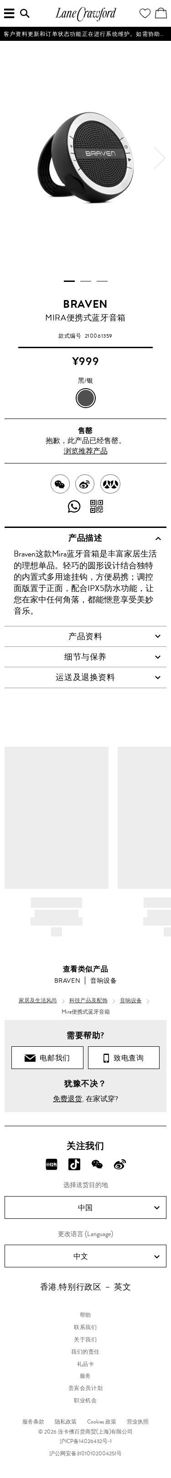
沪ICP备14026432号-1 (86, 1441)
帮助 (85, 1315)
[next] (159, 158)
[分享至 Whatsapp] (74, 507)
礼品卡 (85, 1364)
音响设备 (103, 980)
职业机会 (85, 1400)
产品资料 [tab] (85, 636)
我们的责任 (85, 1352)
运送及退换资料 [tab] (85, 677)
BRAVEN (85, 304)
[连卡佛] (85, 20)
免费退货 (67, 1099)
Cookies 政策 (101, 1422)
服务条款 (33, 1422)
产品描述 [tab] (85, 538)
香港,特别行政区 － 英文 (85, 1287)
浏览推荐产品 (86, 451)
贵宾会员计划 (85, 1388)
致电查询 (126, 1058)
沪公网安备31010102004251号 (85, 1453)
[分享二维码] (97, 507)
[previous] (11, 158)
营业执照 (138, 1422)
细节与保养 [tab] (85, 657)
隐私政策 (66, 1422)
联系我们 (85, 1327)
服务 (85, 1376)
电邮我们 (53, 1058)
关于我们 (85, 1339)
